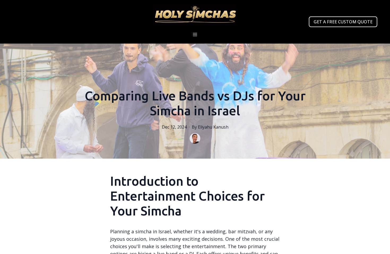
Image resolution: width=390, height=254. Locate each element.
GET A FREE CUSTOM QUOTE (343, 22)
